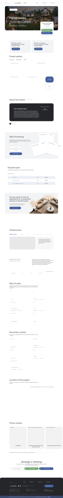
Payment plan (48, 481)
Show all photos (49, 86)
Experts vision (40, 481)
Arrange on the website (16, 468)
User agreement (46, 489)
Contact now (47, 27)
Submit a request (15, 153)
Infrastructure (32, 481)
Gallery (24, 481)
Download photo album (49, 79)
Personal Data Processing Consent (49, 490)
